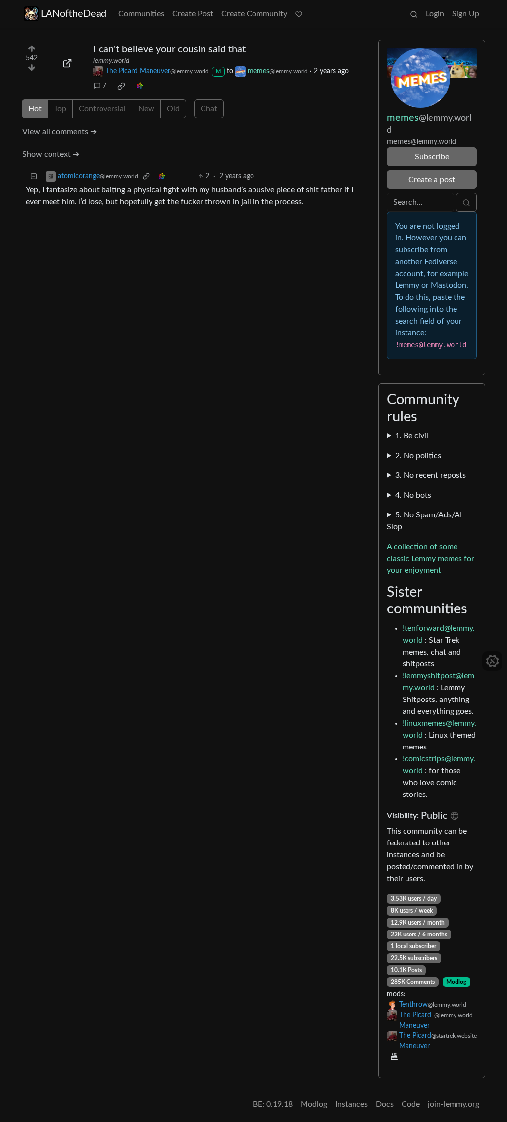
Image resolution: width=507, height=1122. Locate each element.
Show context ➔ (50, 154)
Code (411, 1104)
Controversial (102, 109)
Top (60, 109)
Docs (385, 1104)
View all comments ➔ (59, 132)
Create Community (254, 14)
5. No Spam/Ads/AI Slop (424, 521)
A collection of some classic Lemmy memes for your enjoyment (430, 558)
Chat (209, 109)
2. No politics (418, 456)
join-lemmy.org (453, 1104)
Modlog (456, 982)
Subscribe (432, 157)
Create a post (431, 180)
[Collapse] (34, 176)
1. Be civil (411, 436)
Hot (35, 109)
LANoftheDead (73, 14)
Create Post (192, 14)
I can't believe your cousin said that (169, 49)
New (146, 109)
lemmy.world (111, 60)
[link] (121, 86)
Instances (351, 1104)
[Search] (414, 14)
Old (173, 109)
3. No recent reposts (430, 475)
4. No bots (413, 495)
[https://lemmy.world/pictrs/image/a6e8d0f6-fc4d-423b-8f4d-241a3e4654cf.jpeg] (67, 63)
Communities (141, 14)
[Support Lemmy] (298, 14)
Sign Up (465, 14)
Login (435, 14)
